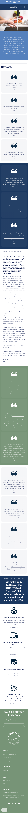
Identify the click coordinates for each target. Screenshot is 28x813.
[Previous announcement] (2, 1)
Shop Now (13, 654)
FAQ (4, 783)
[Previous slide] (10, 61)
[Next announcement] (25, 1)
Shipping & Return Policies (9, 754)
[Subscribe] (23, 725)
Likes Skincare (16, 809)
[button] (3, 6)
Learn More (13, 627)
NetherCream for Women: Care (15, 127)
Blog (4, 773)
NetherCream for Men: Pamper (13, 83)
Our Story (5, 770)
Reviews (5, 777)
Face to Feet (7, 47)
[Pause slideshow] (26, 61)
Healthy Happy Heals (18, 415)
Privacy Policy (6, 761)
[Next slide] (17, 61)
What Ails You (6, 780)
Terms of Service (7, 757)
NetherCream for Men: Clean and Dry (14, 237)
